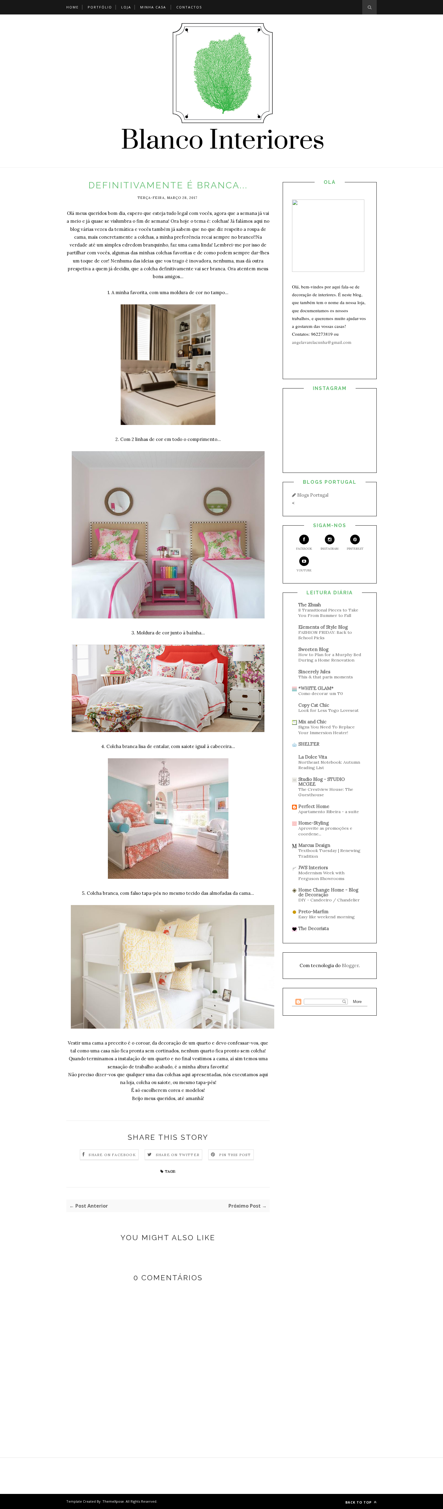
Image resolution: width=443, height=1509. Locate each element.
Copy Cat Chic (313, 705)
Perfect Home (313, 806)
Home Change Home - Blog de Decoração (328, 892)
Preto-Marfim (313, 911)
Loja (126, 7)
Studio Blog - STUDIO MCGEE (321, 781)
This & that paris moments (325, 677)
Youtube (304, 570)
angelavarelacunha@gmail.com (321, 342)
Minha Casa (153, 7)
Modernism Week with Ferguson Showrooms (321, 875)
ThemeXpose (113, 1501)
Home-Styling (313, 823)
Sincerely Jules (314, 671)
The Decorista (313, 928)
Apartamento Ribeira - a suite (328, 811)
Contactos (189, 7)
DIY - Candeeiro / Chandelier (329, 900)
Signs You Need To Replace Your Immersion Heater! (326, 729)
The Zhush (309, 605)
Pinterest (355, 549)
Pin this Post (235, 1154)
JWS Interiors (313, 867)
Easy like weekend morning (326, 917)
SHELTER (308, 744)
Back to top (359, 1502)
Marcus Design (314, 845)
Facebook (304, 549)
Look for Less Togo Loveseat (328, 710)
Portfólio (100, 7)
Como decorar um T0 (320, 693)
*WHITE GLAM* (316, 688)
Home (72, 7)
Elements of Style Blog (323, 627)
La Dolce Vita (312, 757)
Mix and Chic (312, 722)
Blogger (350, 965)
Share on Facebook (112, 1154)
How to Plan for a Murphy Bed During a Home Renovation (329, 657)
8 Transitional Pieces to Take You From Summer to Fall (328, 612)
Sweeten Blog (313, 649)
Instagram (329, 549)
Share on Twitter (178, 1154)
